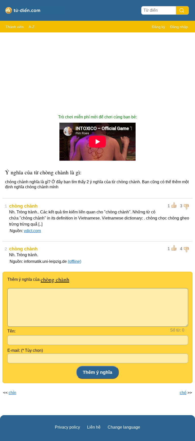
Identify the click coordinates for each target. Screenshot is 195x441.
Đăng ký (158, 27)
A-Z (32, 27)
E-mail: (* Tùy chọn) (25, 350)
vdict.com (32, 231)
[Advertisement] (97, 70)
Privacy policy (67, 427)
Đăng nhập (179, 27)
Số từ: (175, 330)
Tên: (11, 331)
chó (183, 393)
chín (12, 393)
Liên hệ (94, 427)
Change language (124, 427)
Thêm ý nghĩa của (38, 279)
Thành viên (15, 27)
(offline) (74, 261)
